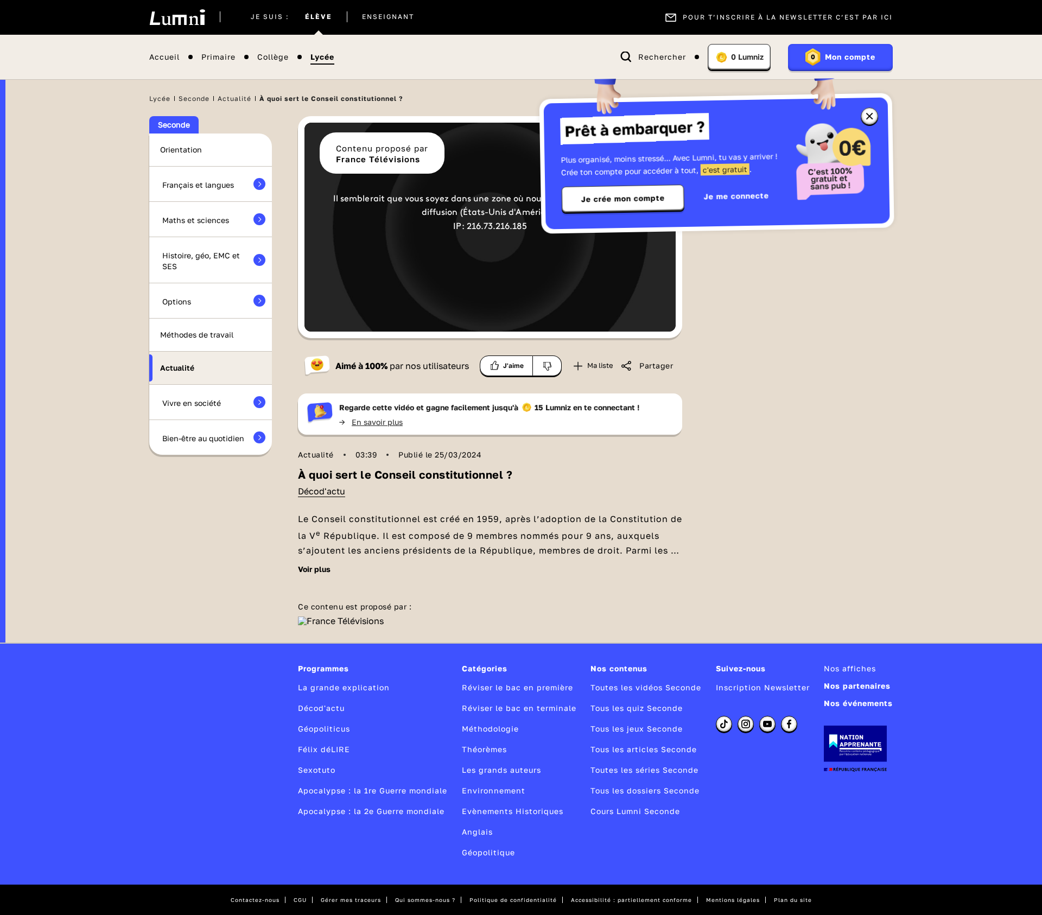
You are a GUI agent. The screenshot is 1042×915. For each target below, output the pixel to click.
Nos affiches (850, 668)
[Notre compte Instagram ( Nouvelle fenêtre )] (746, 724)
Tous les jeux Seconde (636, 728)
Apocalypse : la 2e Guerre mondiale (371, 811)
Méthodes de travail (196, 334)
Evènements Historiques (512, 811)
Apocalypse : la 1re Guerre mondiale (372, 790)
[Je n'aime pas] (547, 365)
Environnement (493, 790)
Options (176, 301)
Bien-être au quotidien (203, 438)
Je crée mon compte (623, 198)
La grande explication (344, 687)
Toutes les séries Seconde (644, 769)
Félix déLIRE (324, 749)
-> (371, 422)
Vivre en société (191, 403)
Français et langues (198, 184)
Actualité (234, 98)
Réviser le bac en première (517, 687)
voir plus (314, 569)
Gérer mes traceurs (351, 900)
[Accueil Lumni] (177, 17)
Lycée (322, 57)
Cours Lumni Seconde (635, 811)
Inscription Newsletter (763, 687)
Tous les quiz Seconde (636, 708)
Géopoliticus (324, 728)
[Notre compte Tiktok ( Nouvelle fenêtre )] (724, 724)
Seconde (194, 98)
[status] (490, 220)
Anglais (477, 831)
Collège (273, 57)
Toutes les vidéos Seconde (645, 687)
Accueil (164, 57)
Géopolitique (488, 852)
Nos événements (858, 703)
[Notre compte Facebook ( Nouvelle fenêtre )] (789, 724)
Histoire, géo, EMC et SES (201, 261)
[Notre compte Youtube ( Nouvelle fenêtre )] (767, 724)
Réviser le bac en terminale (519, 708)
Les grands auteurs (501, 769)
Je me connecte (736, 195)
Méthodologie (490, 728)
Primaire (218, 57)
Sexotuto (316, 769)
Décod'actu (321, 491)
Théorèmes (484, 749)
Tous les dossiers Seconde (645, 790)
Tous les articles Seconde (643, 749)
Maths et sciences (195, 220)
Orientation (181, 149)
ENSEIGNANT (388, 17)
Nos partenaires (857, 685)
